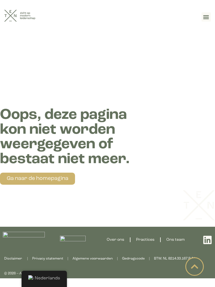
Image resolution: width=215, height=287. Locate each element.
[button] (206, 17)
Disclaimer (13, 258)
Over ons (115, 240)
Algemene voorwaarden (93, 258)
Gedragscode (133, 258)
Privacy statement (47, 258)
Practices (145, 240)
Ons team (175, 240)
